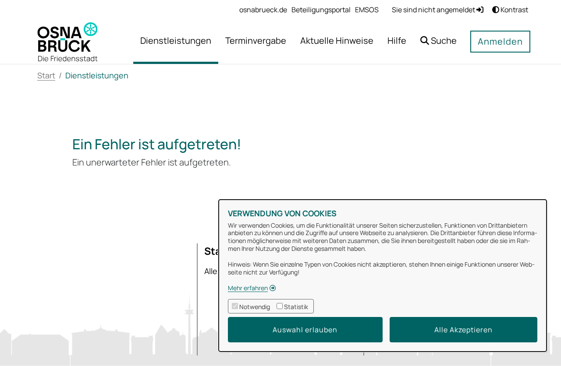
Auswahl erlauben (305, 329)
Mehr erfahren (248, 288)
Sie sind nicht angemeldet (434, 9)
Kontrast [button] (513, 9)
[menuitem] (263, 9)
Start (46, 75)
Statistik (296, 307)
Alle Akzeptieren (463, 329)
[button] (438, 42)
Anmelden (500, 41)
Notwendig (254, 307)
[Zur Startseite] (67, 41)
